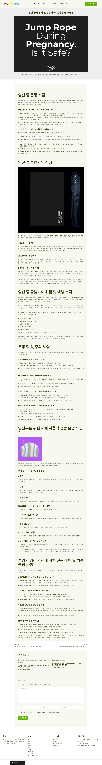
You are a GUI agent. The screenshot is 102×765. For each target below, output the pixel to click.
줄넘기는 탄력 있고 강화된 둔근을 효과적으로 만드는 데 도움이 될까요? (67, 664)
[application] (48, 4)
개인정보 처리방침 (57, 743)
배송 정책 (55, 740)
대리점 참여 (31, 751)
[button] (91, 4)
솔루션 (29, 745)
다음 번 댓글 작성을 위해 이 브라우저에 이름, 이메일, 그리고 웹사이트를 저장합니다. (40, 712)
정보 (29, 743)
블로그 (28, 669)
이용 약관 (55, 745)
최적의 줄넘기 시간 (67, 551)
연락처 (29, 749)
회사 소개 (45, 4)
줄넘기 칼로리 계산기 (33, 755)
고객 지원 (54, 4)
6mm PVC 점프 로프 (36, 283)
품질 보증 (55, 741)
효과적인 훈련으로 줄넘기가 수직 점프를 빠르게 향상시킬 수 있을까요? (33, 666)
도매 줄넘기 (31, 753)
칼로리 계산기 (64, 4)
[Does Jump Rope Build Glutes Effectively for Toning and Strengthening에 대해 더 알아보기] (59, 660)
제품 (39, 4)
